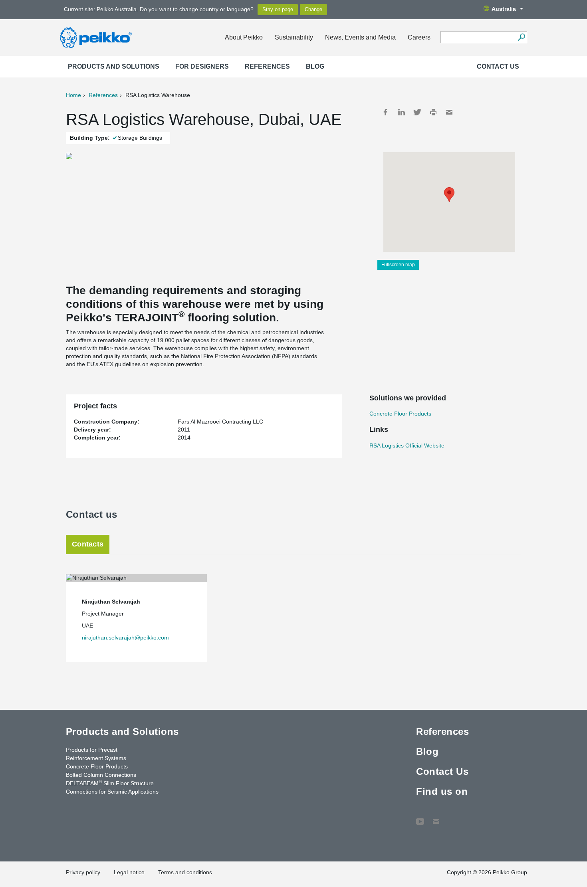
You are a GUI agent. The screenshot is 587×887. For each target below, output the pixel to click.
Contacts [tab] (87, 544)
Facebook (385, 112)
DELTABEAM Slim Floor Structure (110, 782)
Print (433, 112)
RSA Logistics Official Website (406, 445)
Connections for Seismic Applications (112, 791)
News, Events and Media (360, 37)
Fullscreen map (398, 264)
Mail (449, 112)
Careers (419, 37)
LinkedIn (401, 112)
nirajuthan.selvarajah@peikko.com (125, 637)
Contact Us (498, 66)
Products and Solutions (113, 66)
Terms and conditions (185, 872)
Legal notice (129, 872)
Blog (315, 66)
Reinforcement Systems (96, 758)
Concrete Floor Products (400, 413)
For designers (202, 66)
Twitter (417, 112)
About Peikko (244, 37)
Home (73, 95)
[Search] (521, 37)
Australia (504, 9)
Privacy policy (83, 872)
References (267, 66)
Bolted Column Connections (101, 775)
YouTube (420, 818)
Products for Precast (91, 749)
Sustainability (294, 37)
